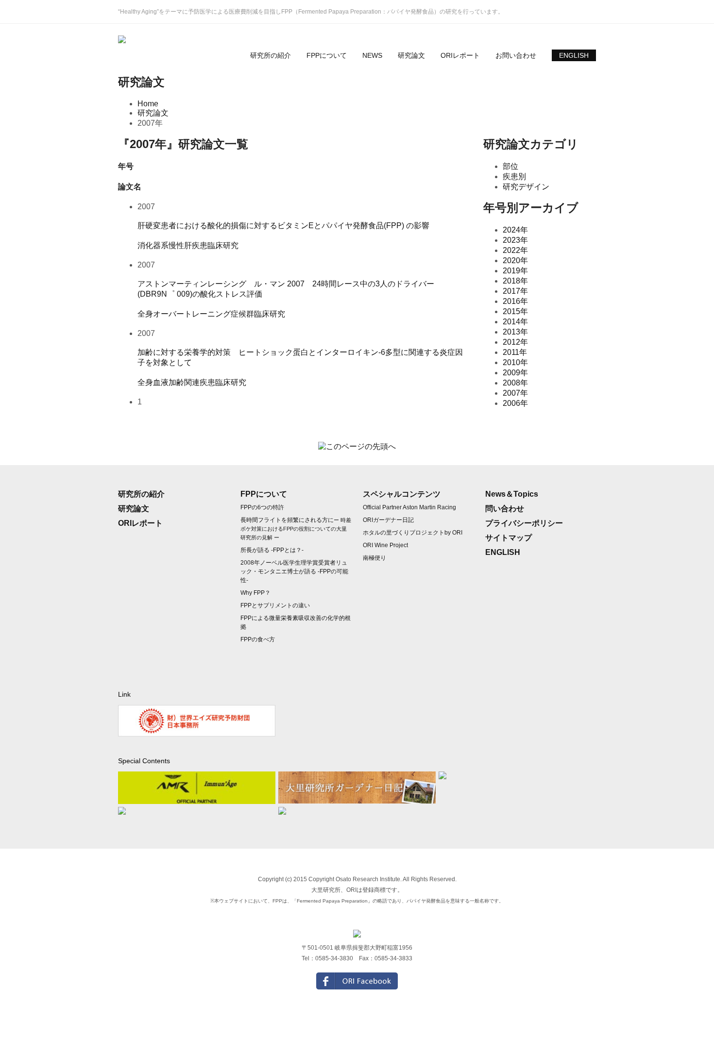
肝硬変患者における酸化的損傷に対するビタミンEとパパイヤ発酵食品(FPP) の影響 (283, 225)
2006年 (515, 403)
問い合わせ (504, 508)
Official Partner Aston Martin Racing (409, 507)
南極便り (374, 557)
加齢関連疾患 (192, 382)
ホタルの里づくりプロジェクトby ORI (412, 532)
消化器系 (153, 245)
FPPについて (326, 55)
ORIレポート (460, 55)
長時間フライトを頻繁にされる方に (295, 528)
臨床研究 (222, 245)
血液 (161, 382)
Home (147, 104)
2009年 (515, 372)
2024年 (515, 230)
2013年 (515, 332)
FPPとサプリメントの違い (275, 605)
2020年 (515, 260)
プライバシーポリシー (524, 523)
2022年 (515, 250)
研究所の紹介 (270, 55)
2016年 (515, 301)
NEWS (372, 55)
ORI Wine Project (385, 545)
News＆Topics (511, 494)
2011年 (515, 352)
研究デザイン (526, 187)
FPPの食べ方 (257, 639)
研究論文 (411, 55)
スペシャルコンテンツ (402, 494)
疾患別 (514, 176)
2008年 (515, 383)
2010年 (515, 362)
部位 (510, 166)
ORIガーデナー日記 (388, 520)
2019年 (515, 271)
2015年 (515, 311)
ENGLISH (574, 55)
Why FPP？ (255, 592)
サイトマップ (508, 538)
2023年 (515, 240)
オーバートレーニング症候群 (203, 314)
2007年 (515, 393)
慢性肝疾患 (188, 245)
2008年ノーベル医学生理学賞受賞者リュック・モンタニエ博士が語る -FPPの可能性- (294, 571)
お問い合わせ (515, 55)
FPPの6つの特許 (262, 507)
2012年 (515, 342)
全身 (145, 314)
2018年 (515, 281)
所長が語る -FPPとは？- (272, 550)
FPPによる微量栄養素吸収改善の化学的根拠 (295, 622)
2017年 (515, 291)
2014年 (515, 322)
